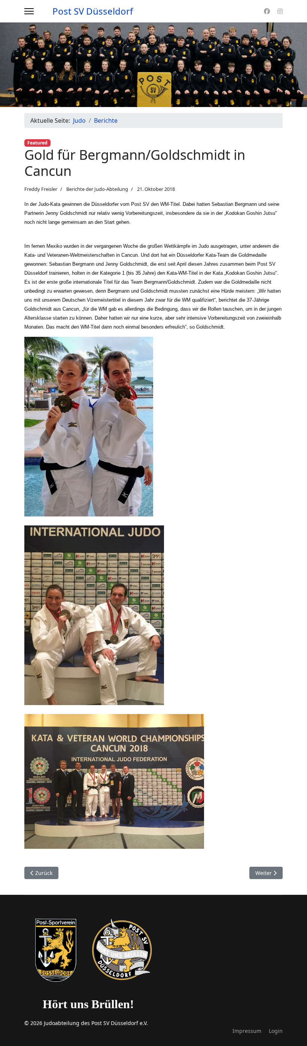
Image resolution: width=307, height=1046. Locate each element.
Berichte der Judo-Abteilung (97, 189)
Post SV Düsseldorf (92, 11)
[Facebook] (267, 11)
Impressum (246, 1030)
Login (276, 1030)
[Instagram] (280, 11)
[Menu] (29, 11)
